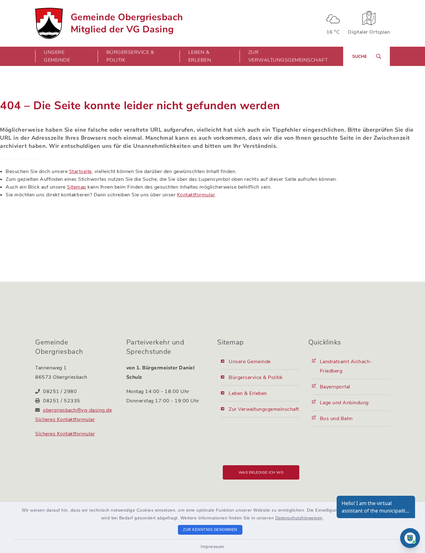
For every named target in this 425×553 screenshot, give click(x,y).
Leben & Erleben (248, 393)
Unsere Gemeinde (250, 361)
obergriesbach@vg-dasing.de (77, 410)
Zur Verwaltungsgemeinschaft (288, 56)
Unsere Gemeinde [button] (57, 56)
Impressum (212, 546)
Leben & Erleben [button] (199, 56)
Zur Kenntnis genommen (210, 529)
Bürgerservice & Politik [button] (130, 56)
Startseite (80, 171)
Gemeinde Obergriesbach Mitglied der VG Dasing (127, 23)
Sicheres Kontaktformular (65, 419)
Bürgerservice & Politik (256, 377)
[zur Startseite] (49, 23)
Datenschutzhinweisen (299, 517)
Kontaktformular (196, 194)
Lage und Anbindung (344, 402)
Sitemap (76, 187)
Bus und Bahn (336, 418)
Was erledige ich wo (261, 472)
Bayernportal (335, 386)
